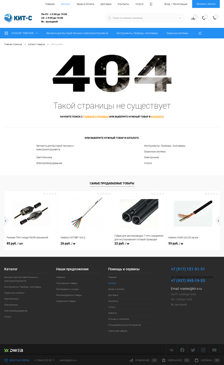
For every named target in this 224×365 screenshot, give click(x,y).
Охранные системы (155, 151)
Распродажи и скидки (67, 289)
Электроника (151, 157)
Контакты (123, 4)
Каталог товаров (23, 33)
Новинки (60, 277)
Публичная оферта (117, 331)
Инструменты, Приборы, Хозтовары (165, 145)
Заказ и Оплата (85, 4)
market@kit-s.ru (191, 288)
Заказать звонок (206, 3)
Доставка (105, 4)
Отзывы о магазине (118, 319)
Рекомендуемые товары (69, 295)
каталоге (157, 116)
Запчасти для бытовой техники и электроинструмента (55, 147)
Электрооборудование (49, 163)
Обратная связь (19, 360)
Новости (112, 313)
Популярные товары (66, 283)
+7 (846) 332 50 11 (44, 360)
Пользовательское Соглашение (124, 325)
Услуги (139, 4)
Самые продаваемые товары (112, 183)
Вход (167, 4)
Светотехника (44, 157)
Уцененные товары (66, 301)
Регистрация (180, 4)
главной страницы (96, 116)
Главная (50, 4)
